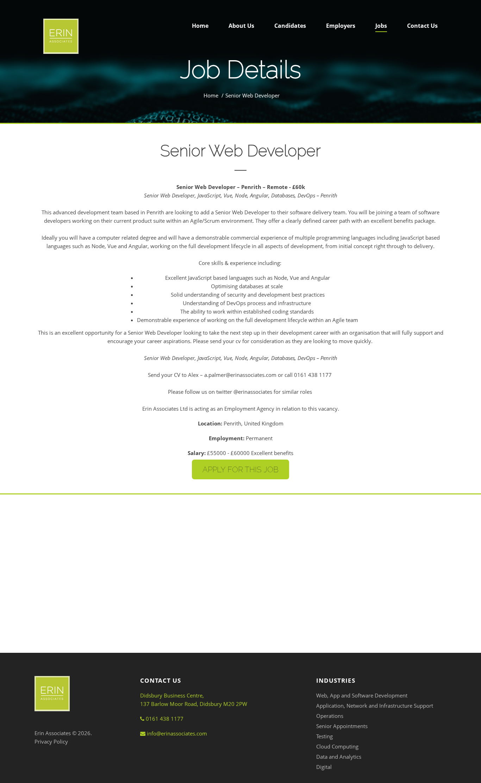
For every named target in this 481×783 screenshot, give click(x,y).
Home (211, 95)
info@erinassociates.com (176, 733)
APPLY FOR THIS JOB (240, 469)
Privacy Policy (51, 741)
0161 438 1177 (163, 718)
